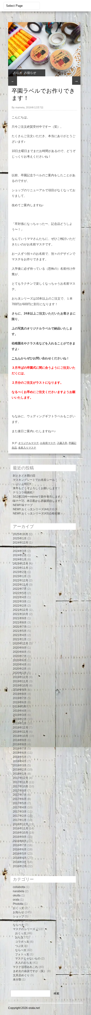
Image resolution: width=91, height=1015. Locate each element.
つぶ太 (19, 946)
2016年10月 (20, 832)
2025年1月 (20, 538)
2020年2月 (20, 668)
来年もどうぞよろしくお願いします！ (36, 488)
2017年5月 (20, 803)
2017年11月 (20, 782)
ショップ (18, 916)
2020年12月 (20, 643)
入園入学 (62, 443)
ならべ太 (18, 925)
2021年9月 (20, 618)
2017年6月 (20, 799)
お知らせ (30, 72)
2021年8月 (20, 622)
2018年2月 (20, 769)
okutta (17, 895)
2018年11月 (20, 731)
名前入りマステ (27, 447)
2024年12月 (20, 542)
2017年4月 (20, 807)
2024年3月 (20, 551)
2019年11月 (20, 681)
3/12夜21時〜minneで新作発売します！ (38, 496)
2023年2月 (20, 572)
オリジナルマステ (28, 443)
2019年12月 (20, 677)
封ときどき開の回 (24, 475)
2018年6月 (20, 752)
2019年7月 (20, 698)
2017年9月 (20, 790)
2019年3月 (20, 715)
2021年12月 (20, 610)
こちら (16, 358)
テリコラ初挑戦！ (24, 492)
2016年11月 (20, 828)
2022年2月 (20, 605)
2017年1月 (20, 820)
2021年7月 (20, 626)
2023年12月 (20, 563)
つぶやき (18, 920)
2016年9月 (20, 836)
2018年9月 (20, 740)
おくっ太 (18, 908)
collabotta (19, 887)
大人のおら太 (23, 962)
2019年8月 (20, 694)
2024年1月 (20, 559)
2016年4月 (20, 857)
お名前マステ (48, 443)
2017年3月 (20, 811)
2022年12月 (20, 580)
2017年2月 (20, 815)
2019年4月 (20, 710)
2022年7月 (20, 589)
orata (16, 899)
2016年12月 (20, 824)
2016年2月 (20, 866)
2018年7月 (20, 748)
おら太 (17, 72)
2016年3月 (20, 862)
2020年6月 (20, 660)
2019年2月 (20, 719)
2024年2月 (20, 555)
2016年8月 (20, 841)
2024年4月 (20, 546)
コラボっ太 (22, 941)
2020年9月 (20, 647)
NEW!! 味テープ (23, 505)
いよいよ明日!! (22, 484)
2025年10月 (20, 534)
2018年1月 (20, 773)
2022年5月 (20, 593)
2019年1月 (20, 723)
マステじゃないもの (27, 958)
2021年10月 (20, 614)
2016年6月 (20, 849)
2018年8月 (20, 744)
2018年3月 (20, 765)
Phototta (18, 903)
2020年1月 (20, 673)
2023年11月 (20, 567)
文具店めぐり (21, 975)
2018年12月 (20, 727)
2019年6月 (20, 702)
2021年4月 (20, 635)
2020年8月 (20, 652)
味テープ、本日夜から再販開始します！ (38, 500)
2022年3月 (20, 601)
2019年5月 (20, 706)
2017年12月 (20, 778)
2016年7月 (20, 845)
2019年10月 (20, 685)
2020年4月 (20, 664)
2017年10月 (20, 786)
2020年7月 (20, 656)
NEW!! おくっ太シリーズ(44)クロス (35, 509)
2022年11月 (20, 584)
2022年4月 (20, 597)
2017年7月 (20, 794)
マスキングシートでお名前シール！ (35, 479)
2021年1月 (20, 639)
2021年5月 (20, 631)
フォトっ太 (22, 954)
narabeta (18, 891)
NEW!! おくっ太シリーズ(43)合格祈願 (36, 513)
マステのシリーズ (24, 929)
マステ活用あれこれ (25, 967)
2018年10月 (20, 736)
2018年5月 (20, 757)
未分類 (17, 979)
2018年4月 (20, 761)
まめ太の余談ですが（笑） (29, 971)
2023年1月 (20, 576)
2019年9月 (20, 689)
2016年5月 (20, 853)
